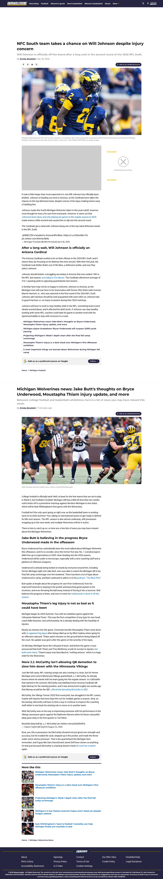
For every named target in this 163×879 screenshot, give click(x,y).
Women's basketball (93, 4)
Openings (58, 857)
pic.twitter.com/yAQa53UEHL (71, 723)
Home (24, 370)
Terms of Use (82, 861)
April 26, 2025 (64, 241)
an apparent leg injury (36, 633)
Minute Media (19, 872)
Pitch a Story (27, 861)
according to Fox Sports (53, 277)
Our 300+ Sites (109, 857)
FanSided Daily (133, 857)
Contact (80, 857)
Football (44, 4)
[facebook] (148, 3)
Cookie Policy (108, 861)
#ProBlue (58, 235)
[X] (143, 3)
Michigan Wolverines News (41, 840)
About (107, 4)
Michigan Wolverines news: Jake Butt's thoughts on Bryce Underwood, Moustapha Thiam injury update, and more (59, 323)
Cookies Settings (84, 866)
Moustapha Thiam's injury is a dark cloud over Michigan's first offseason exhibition (60, 344)
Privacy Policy (60, 861)
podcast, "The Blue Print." (89, 578)
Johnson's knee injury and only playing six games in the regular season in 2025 (59, 217)
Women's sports (58, 4)
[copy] (36, 64)
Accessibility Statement (32, 866)
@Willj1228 (27, 235)
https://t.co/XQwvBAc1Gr (76, 235)
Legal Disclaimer (134, 861)
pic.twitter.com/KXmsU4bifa (35, 238)
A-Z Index (58, 866)
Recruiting (34, 4)
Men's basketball (74, 4)
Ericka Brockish (28, 59)
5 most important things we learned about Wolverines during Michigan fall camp (61, 351)
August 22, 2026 (55, 727)
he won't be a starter (86, 746)
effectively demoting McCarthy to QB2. (69, 689)
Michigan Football (37, 370)
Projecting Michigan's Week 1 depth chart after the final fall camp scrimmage (56, 337)
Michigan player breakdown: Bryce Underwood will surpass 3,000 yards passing (59, 330)
